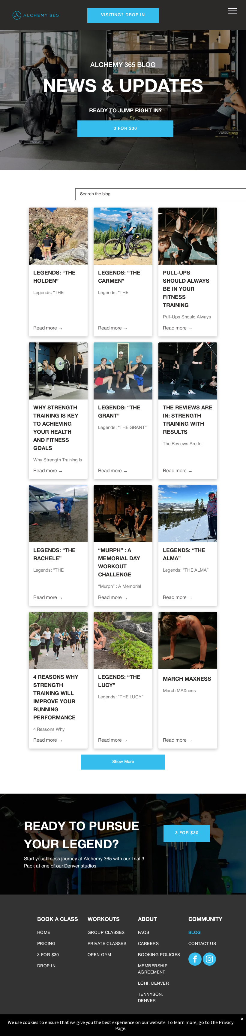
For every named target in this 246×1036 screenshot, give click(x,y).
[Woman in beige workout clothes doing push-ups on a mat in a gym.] (187, 640)
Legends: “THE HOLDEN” (54, 277)
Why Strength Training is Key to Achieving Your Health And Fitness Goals (55, 428)
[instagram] (209, 959)
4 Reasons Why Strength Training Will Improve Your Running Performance (55, 698)
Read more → (48, 328)
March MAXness (187, 679)
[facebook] (195, 959)
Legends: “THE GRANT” (119, 412)
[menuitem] (58, 932)
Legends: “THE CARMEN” (119, 277)
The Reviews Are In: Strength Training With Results (187, 420)
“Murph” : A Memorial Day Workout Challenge (119, 563)
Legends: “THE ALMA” (184, 554)
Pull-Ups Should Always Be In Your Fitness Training (186, 289)
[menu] (233, 11)
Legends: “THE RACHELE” (54, 554)
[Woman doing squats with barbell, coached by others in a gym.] (58, 371)
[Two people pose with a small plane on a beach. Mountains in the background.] (58, 513)
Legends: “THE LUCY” (119, 681)
